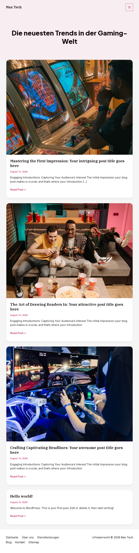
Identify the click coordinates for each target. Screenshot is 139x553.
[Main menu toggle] (129, 7)
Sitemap (33, 542)
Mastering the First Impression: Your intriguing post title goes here (67, 163)
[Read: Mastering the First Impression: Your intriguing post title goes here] (69, 107)
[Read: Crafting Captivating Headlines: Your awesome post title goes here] (69, 393)
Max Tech (14, 7)
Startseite (12, 537)
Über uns (28, 537)
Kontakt (20, 542)
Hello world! (21, 496)
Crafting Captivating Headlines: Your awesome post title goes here (66, 450)
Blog (9, 542)
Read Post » (18, 190)
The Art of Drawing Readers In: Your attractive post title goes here (66, 307)
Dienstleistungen (48, 537)
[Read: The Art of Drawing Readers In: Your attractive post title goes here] (69, 250)
